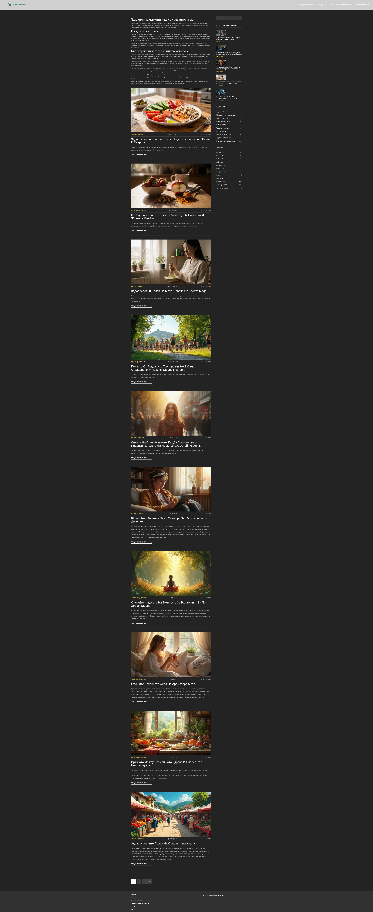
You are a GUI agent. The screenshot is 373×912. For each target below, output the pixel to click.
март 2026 (229, 169)
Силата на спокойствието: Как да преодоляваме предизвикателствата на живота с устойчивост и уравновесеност (165, 444)
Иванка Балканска (137, 286)
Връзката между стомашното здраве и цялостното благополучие (166, 763)
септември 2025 (229, 188)
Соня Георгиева (137, 134)
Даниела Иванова (137, 438)
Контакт (133, 910)
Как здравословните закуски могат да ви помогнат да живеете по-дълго (168, 216)
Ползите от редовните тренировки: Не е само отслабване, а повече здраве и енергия (163, 368)
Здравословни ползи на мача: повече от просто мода (169, 291)
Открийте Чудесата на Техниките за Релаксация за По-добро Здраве (169, 604)
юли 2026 (229, 155)
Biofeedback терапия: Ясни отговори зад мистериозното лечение (169, 520)
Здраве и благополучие (229, 112)
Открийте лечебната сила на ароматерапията (163, 684)
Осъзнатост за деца (344, 4)
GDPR (133, 907)
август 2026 (229, 152)
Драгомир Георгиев (138, 362)
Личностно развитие (229, 135)
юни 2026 (229, 159)
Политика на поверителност (140, 904)
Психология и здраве (229, 121)
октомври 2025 (229, 185)
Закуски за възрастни (307, 4)
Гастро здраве (229, 131)
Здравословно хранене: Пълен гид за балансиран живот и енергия (170, 140)
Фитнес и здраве (229, 125)
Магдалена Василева (138, 679)
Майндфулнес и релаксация (229, 115)
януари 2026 (229, 175)
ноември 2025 (229, 181)
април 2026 (229, 165)
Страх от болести (326, 4)
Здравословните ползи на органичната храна (163, 843)
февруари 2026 (229, 172)
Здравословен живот (229, 138)
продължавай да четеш (141, 155)
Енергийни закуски (362, 4)
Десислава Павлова (138, 210)
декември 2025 (229, 178)
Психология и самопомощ (229, 141)
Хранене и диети (229, 118)
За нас (133, 898)
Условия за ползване (137, 901)
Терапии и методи (229, 128)
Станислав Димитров (139, 598)
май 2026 (229, 162)
